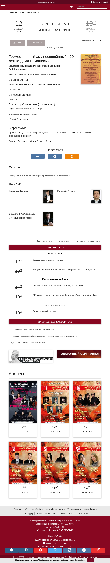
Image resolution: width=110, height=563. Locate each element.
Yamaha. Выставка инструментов (48, 260)
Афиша (13, 12)
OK (90, 560)
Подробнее (80, 560)
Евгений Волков (66, 191)
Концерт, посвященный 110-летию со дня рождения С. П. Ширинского (65, 269)
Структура (18, 509)
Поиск (18, 43)
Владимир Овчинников (22, 213)
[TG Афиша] (26, 550)
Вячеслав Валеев (18, 191)
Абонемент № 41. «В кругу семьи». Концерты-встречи (58, 285)
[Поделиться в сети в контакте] (38, 156)
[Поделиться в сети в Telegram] (55, 156)
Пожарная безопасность (47, 513)
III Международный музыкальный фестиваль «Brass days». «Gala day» (65, 295)
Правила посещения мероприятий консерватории (32, 329)
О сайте (72, 513)
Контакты (83, 513)
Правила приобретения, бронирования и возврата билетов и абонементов (44, 336)
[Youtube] (40, 550)
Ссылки (63, 513)
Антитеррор (27, 513)
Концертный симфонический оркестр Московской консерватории (40, 176)
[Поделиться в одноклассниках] (72, 156)
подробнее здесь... (94, 241)
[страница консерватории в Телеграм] (12, 550)
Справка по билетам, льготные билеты (27, 342)
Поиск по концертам (29, 12)
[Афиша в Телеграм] (98, 550)
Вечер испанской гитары (44, 311)
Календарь (37, 43)
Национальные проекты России (82, 509)
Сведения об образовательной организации (45, 509)
